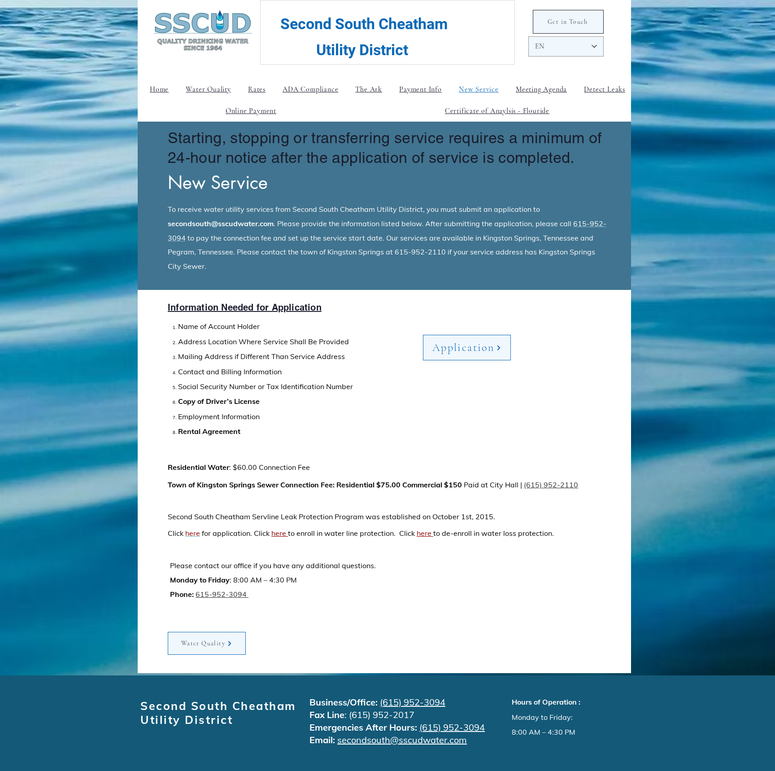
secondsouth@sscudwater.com (221, 223)
